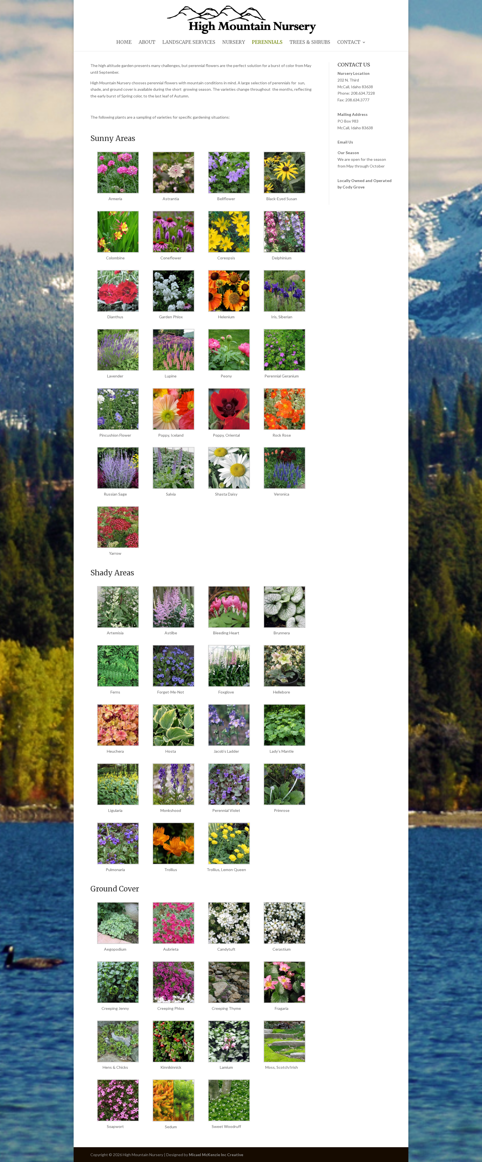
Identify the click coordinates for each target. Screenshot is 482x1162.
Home (124, 42)
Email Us (345, 142)
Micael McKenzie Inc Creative (216, 1154)
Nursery (233, 42)
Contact (348, 42)
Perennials (267, 42)
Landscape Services (188, 42)
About (147, 42)
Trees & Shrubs (310, 42)
